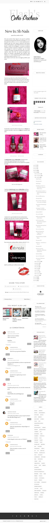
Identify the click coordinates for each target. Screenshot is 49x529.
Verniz (27, 292)
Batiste (43, 463)
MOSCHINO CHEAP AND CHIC (40, 316)
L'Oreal (41, 494)
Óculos (40, 475)
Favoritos (36, 467)
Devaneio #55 (39, 181)
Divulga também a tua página (38, 124)
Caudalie (44, 490)
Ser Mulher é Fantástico (40, 311)
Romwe (40, 480)
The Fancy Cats (38, 306)
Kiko (41, 433)
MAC (35, 446)
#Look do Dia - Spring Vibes (40, 324)
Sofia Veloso (11, 331)
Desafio (36, 429)
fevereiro (38, 273)
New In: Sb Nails (39, 214)
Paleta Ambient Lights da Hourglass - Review (43, 146)
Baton (35, 465)
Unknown (10, 435)
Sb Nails (28, 40)
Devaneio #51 (38, 246)
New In (14, 292)
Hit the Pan (36, 484)
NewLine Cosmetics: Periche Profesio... (17, 320)
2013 (36, 278)
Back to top (42, 521)
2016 (36, 170)
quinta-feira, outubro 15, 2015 (15, 349)
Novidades (40, 459)
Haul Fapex (38, 183)
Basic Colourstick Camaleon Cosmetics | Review (40, 320)
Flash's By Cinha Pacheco (37, 121)
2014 (36, 277)
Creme (35, 461)
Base (35, 454)
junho (37, 266)
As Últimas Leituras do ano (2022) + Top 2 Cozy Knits (40, 308)
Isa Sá (9, 383)
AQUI (9, 54)
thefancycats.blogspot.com (14, 365)
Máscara (42, 450)
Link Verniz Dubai (21, 156)
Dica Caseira (37, 482)
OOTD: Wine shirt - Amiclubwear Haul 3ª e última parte (41, 222)
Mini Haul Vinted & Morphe (43, 133)
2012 (36, 280)
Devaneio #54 (39, 198)
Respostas (8, 344)
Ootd (41, 488)
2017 (36, 168)
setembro (38, 261)
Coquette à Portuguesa (39, 314)
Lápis (40, 465)
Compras (36, 431)
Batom (35, 412)
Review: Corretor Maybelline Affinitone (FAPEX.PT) (41, 250)
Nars (45, 473)
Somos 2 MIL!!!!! (39, 212)
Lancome (36, 488)
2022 (36, 165)
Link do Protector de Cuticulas (17, 125)
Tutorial (36, 442)
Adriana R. (10, 358)
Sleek (35, 421)
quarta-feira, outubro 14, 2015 (13, 333)
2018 (36, 167)
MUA (39, 421)
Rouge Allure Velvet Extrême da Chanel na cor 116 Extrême (43, 139)
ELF (35, 450)
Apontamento (42, 412)
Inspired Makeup (37, 486)
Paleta (35, 480)
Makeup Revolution (38, 423)
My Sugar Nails (38, 323)
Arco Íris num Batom (39, 318)
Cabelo (42, 448)
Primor (43, 465)
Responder (29, 343)
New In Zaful (25, 318)
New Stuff (36, 419)
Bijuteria (43, 444)
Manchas (36, 499)
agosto (37, 263)
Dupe (40, 461)
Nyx (40, 431)
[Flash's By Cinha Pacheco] (34, 122)
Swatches (36, 414)
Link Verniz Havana (13, 156)
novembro (38, 175)
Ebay (35, 459)
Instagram (36, 425)
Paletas (36, 452)
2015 (36, 172)
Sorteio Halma (39, 253)
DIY (38, 450)
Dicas (41, 473)
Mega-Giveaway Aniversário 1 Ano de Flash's (43, 337)
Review (35, 410)
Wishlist (36, 440)
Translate (43, 112)
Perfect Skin (19, 292)
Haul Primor (38, 179)
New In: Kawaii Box (40, 229)
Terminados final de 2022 (40, 312)
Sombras (36, 435)
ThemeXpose (13, 521)
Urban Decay (37, 463)
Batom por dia (37, 427)
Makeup (40, 410)
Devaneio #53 (39, 240)
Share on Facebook (11, 286)
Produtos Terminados (39, 471)
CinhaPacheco (14, 347)
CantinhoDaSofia (12, 342)
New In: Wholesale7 (40, 256)
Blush (41, 440)
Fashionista (36, 448)
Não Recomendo (37, 469)
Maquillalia (42, 452)
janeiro (37, 275)
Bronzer (36, 473)
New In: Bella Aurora (6, 319)
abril (37, 270)
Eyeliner (40, 446)
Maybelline (36, 444)
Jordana (36, 494)
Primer (35, 475)
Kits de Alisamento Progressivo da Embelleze (40, 233)
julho (37, 265)
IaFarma (42, 492)
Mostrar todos (45, 326)
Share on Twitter (24, 286)
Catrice (42, 419)
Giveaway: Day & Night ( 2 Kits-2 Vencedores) (42, 352)
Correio (44, 427)
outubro (38, 177)
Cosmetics (10, 292)
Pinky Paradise (37, 490)
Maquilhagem (42, 429)
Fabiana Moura (12, 411)
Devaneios (36, 433)
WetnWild (42, 435)
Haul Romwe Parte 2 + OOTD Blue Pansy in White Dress (40, 187)
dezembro (38, 173)
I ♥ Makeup (40, 454)
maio (37, 268)
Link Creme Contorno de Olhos (17, 213)
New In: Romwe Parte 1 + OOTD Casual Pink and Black (41, 193)
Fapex (41, 442)
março (37, 272)
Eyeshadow (43, 482)
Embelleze (36, 492)
